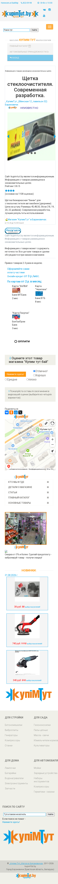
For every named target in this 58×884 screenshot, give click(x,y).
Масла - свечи (41, 735)
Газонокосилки (42, 725)
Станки (8, 745)
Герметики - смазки (44, 791)
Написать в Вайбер (9, 3)
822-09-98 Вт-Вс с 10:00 (37, 3)
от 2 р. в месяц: (24, 281)
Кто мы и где (16, 482)
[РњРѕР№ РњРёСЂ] (16, 412)
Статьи (12, 492)
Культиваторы (41, 745)
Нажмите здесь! (11, 822)
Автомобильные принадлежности (28, 52)
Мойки (37, 768)
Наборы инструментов (41, 780)
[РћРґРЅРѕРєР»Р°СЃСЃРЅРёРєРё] (11, 412)
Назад (15, 58)
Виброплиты (11, 730)
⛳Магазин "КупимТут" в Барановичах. (26, 219)
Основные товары (19, 503)
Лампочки (10, 768)
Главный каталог (19, 46)
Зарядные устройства (45, 773)
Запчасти (10, 788)
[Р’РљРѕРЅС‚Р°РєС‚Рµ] (7, 412)
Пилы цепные (41, 730)
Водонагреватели (14, 778)
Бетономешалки (13, 725)
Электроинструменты (16, 783)
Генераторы (11, 735)
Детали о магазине (20, 487)
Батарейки (10, 773)
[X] (20, 412)
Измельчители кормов (46, 740)
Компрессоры (12, 740)
